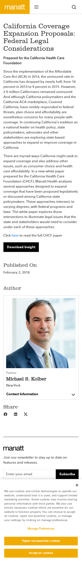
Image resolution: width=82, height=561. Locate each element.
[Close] (77, 485)
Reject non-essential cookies (41, 541)
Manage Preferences (41, 528)
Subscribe (67, 474)
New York (13, 385)
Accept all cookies (41, 553)
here (15, 235)
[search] (74, 7)
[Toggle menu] (36, 7)
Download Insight (21, 247)
